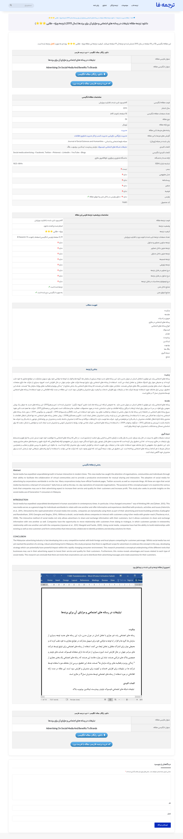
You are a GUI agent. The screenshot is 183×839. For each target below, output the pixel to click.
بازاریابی (111, 136)
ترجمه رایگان (114, 5)
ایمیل (169, 814)
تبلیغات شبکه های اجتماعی (116, 147)
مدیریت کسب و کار (100, 136)
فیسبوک (101, 147)
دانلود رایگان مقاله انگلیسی (90, 74)
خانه (132, 18)
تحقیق (104, 5)
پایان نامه (96, 5)
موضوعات (125, 5)
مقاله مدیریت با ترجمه (122, 18)
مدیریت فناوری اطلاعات (83, 136)
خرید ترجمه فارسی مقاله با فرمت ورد (90, 83)
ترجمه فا (135, 5)
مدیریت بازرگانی (121, 136)
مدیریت (124, 130)
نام (170, 803)
